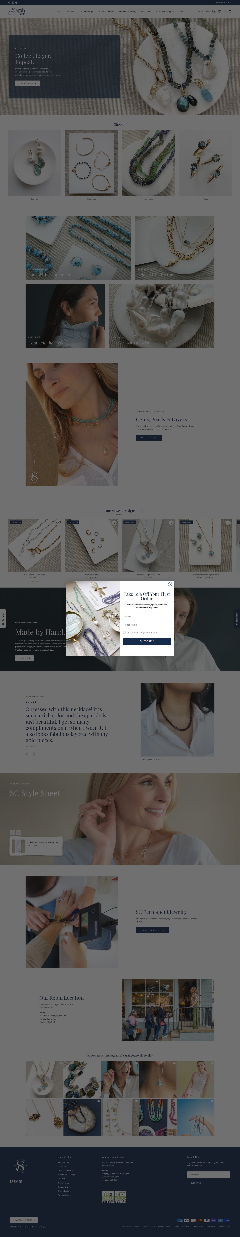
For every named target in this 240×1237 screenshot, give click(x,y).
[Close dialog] (170, 584)
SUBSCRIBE (147, 641)
